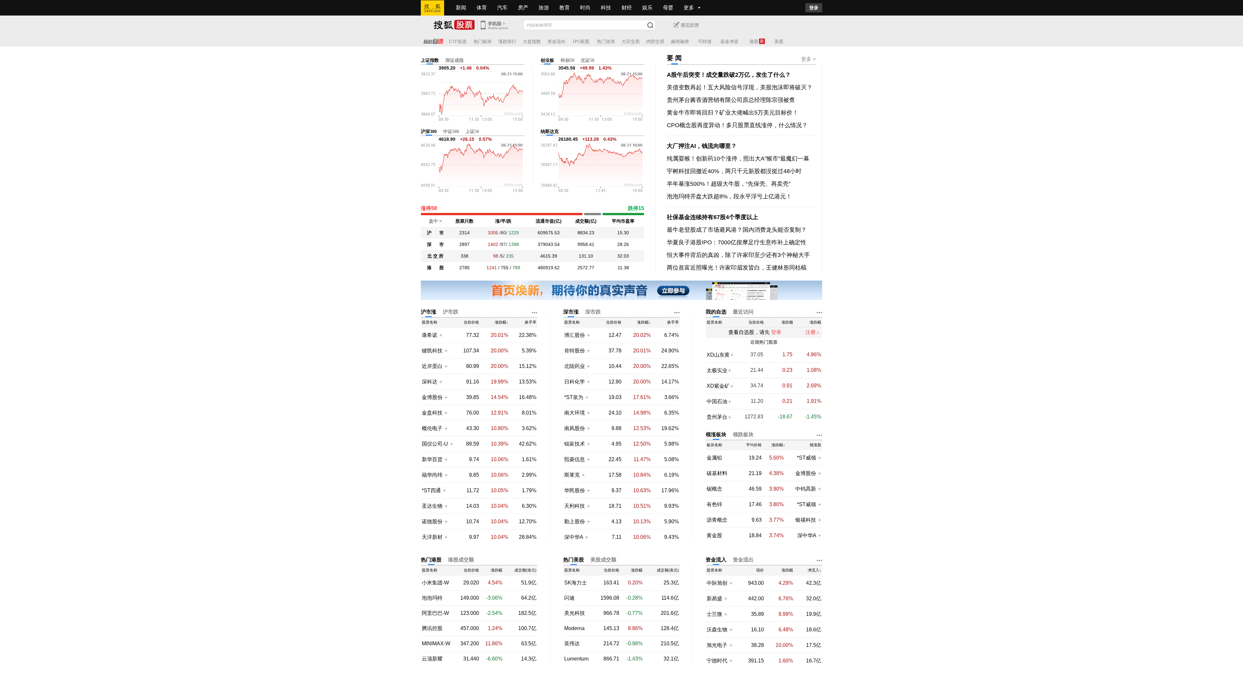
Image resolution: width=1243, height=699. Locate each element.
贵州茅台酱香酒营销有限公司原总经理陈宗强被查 (731, 100)
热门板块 (483, 41)
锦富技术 (574, 444)
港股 (753, 41)
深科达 (429, 381)
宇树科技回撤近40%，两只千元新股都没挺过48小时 (734, 171)
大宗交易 (631, 41)
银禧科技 (805, 520)
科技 (606, 7)
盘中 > (435, 221)
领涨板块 (716, 434)
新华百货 (432, 459)
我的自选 (716, 312)
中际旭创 (717, 583)
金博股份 (432, 397)
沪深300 (429, 131)
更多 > (808, 59)
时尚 (585, 7)
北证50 (587, 60)
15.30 (623, 232)
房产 (523, 7)
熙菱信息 (574, 459)
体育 (481, 7)
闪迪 (569, 598)
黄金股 (714, 535)
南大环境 (574, 413)
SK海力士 (575, 582)
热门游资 (606, 41)
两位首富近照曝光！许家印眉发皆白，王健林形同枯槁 (737, 267)
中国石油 (717, 401)
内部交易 (655, 41)
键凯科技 (432, 350)
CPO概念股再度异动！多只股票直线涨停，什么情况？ (737, 125)
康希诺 (429, 335)
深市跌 (593, 312)
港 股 (435, 267)
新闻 (461, 7)
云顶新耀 (432, 658)
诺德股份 (432, 521)
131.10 (586, 256)
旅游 (544, 7)
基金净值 (729, 41)
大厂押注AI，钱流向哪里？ (702, 146)
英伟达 (572, 643)
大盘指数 (532, 41)
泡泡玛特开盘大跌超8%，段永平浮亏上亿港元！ (729, 196)
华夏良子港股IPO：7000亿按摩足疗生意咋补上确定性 (736, 242)
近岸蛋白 (432, 366)
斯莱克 (572, 475)
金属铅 (714, 457)
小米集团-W (435, 582)
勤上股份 (574, 521)
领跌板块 (743, 434)
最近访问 (743, 312)
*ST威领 (807, 457)
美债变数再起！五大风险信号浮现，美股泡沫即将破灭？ (739, 87)
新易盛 (714, 598)
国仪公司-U (435, 444)
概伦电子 (432, 428)
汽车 (502, 7)
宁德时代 (717, 660)
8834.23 (585, 232)
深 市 (435, 244)
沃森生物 (717, 629)
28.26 (623, 244)
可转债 (704, 41)
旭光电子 (717, 645)
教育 (564, 7)
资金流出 (743, 559)
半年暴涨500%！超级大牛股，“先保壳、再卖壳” (728, 184)
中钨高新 (805, 489)
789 (516, 267)
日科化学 (574, 381)
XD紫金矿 (718, 386)
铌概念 (714, 489)
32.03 (623, 256)
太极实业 (717, 370)
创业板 (547, 60)
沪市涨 (428, 312)
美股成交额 (603, 559)
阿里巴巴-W (435, 613)
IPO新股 (581, 41)
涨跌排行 (507, 41)
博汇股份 (574, 335)
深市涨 (571, 312)
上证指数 (430, 60)
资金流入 (716, 559)
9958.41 (585, 244)
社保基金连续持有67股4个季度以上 (712, 217)
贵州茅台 (717, 417)
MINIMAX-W (436, 643)
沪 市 (435, 232)
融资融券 (680, 41)
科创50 (567, 60)
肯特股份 (574, 350)
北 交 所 (435, 256)
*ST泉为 (574, 397)
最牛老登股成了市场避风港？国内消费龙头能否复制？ (737, 230)
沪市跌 (450, 312)
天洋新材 (432, 537)
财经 (627, 7)
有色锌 (714, 504)
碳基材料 (717, 473)
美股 (778, 41)
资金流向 (556, 41)
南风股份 (574, 428)
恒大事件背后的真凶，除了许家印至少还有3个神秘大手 (738, 255)
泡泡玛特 (432, 598)
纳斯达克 (550, 131)
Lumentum (576, 658)
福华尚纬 (432, 475)
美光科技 (574, 613)
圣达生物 (432, 506)
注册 (810, 332)
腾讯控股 (432, 628)
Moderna (574, 628)
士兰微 (714, 614)
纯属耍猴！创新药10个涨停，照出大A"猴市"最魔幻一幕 (738, 158)
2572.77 (585, 267)
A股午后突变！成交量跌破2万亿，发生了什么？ (729, 75)
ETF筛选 (457, 41)
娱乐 (647, 7)
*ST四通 (431, 490)
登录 (813, 7)
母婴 (668, 7)
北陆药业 (574, 366)
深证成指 (454, 60)
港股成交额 (461, 559)
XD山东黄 (718, 355)
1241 (492, 267)
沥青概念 (717, 520)
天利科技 (574, 506)
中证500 (451, 131)
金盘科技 (432, 413)
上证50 (472, 131)
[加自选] (440, 335)
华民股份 (574, 490)
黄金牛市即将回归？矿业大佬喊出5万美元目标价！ (732, 112)
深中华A (574, 537)
